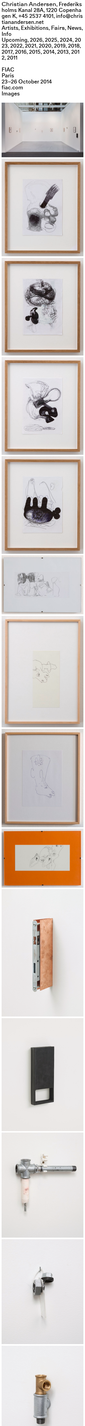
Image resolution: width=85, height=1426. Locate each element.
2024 (66, 40)
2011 (12, 57)
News (74, 28)
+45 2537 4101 (35, 16)
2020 (45, 45)
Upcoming (14, 40)
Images (11, 93)
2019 (60, 45)
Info (7, 34)
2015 (35, 51)
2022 (16, 45)
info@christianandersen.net (42, 18)
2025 (51, 40)
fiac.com (12, 87)
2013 (63, 51)
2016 (21, 51)
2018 (74, 45)
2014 (49, 51)
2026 (36, 40)
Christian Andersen (29, 4)
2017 (7, 51)
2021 (30, 45)
